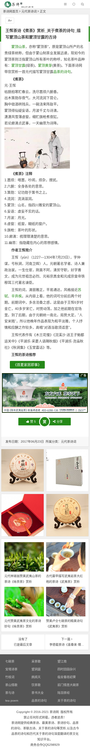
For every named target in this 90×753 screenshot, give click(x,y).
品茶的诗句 (62, 72)
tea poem (11, 700)
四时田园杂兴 (66, 669)
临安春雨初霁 (66, 677)
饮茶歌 (36, 685)
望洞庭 (36, 669)
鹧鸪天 (36, 677)
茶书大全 (37, 692)
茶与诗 (9, 692)
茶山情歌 (11, 685)
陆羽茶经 (63, 692)
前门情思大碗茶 (68, 685)
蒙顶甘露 (18, 65)
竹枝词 (9, 677)
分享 (60, 421)
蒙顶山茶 (18, 47)
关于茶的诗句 (66, 700)
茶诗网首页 (10, 11)
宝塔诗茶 (11, 669)
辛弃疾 (16, 296)
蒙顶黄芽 (45, 65)
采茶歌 (36, 661)
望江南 (62, 661)
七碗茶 (9, 661)
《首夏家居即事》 (27, 365)
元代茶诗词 (29, 11)
